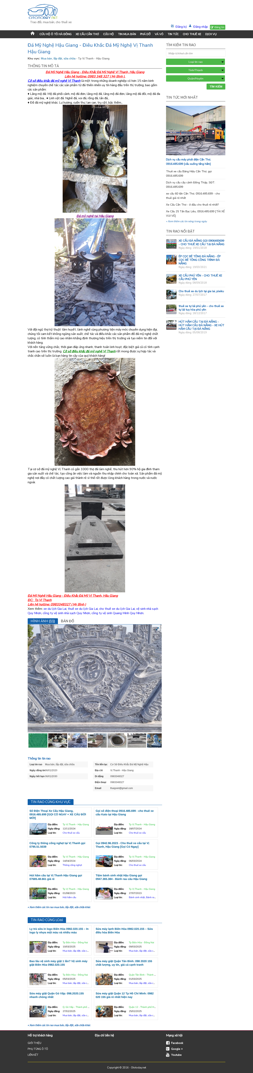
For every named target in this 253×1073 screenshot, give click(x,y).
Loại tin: (52, 833)
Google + (177, 1049)
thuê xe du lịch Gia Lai (83, 609)
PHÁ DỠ (145, 34)
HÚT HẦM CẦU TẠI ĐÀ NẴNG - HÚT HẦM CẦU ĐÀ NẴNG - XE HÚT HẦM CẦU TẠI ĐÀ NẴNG (201, 325)
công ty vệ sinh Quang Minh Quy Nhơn (117, 613)
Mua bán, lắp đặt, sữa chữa (58, 58)
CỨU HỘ (108, 34)
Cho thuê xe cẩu (71, 833)
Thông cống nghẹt (72, 865)
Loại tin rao (36, 764)
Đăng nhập (200, 27)
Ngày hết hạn (37, 776)
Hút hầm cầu (69, 897)
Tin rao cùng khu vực (51, 802)
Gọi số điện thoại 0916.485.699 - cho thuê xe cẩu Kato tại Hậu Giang (125, 812)
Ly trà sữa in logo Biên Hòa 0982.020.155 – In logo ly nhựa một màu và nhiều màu (59, 930)
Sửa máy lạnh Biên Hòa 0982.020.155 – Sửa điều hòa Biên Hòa (124, 930)
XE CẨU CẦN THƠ (87, 34)
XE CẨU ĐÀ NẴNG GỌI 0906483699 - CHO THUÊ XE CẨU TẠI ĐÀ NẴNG (201, 242)
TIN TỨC (173, 34)
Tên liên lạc (101, 764)
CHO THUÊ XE (192, 34)
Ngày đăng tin (37, 770)
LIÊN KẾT (33, 1055)
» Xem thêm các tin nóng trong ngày (186, 221)
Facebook (177, 1043)
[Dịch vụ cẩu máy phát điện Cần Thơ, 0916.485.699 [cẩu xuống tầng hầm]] (203, 154)
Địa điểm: (53, 824)
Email (98, 788)
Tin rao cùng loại (47, 920)
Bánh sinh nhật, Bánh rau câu (144, 897)
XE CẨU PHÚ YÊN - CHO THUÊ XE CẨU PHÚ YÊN (200, 277)
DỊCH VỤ (211, 34)
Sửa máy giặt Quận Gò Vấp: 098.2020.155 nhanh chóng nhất (56, 995)
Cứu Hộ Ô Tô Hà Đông (56, 34)
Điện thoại (100, 782)
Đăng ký (181, 27)
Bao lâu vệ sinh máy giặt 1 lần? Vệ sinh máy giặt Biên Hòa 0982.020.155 (58, 963)
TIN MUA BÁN (127, 34)
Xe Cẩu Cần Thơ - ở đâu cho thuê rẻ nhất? (192, 205)
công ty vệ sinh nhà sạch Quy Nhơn (66, 613)
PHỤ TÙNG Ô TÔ (38, 1049)
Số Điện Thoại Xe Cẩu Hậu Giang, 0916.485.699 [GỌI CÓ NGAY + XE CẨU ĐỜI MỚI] (57, 814)
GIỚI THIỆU (34, 1043)
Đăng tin (219, 27)
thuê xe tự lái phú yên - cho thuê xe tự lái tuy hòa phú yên (201, 308)
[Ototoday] (51, 12)
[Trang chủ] (32, 34)
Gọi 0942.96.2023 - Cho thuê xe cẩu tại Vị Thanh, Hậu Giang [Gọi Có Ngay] (122, 844)
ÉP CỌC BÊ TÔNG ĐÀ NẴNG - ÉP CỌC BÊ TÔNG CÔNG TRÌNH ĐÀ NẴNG (200, 259)
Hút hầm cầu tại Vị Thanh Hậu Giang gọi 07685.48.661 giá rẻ (55, 877)
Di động (99, 776)
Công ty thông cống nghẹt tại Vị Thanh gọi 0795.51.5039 (57, 844)
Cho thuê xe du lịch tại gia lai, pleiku (201, 291)
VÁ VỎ (159, 34)
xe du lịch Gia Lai (54, 609)
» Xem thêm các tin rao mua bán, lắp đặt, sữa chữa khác (59, 907)
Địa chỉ (99, 770)
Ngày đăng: (54, 828)
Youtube (176, 1055)
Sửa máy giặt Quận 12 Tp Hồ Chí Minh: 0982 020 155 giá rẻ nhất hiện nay (125, 995)
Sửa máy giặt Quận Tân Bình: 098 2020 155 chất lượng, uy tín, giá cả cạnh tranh (124, 963)
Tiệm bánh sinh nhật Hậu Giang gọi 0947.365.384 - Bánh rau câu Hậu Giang (121, 877)
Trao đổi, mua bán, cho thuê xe (51, 22)
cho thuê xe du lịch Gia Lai (117, 609)
